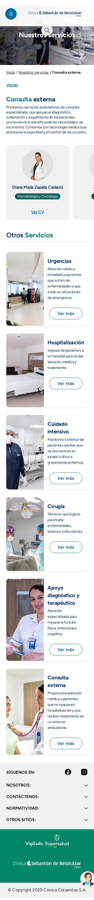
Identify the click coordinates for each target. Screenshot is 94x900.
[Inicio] (54, 13)
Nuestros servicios (34, 72)
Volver (12, 85)
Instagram (80, 772)
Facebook (64, 772)
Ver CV (37, 212)
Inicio (10, 72)
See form (47, 30)
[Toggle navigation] (11, 14)
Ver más (65, 313)
